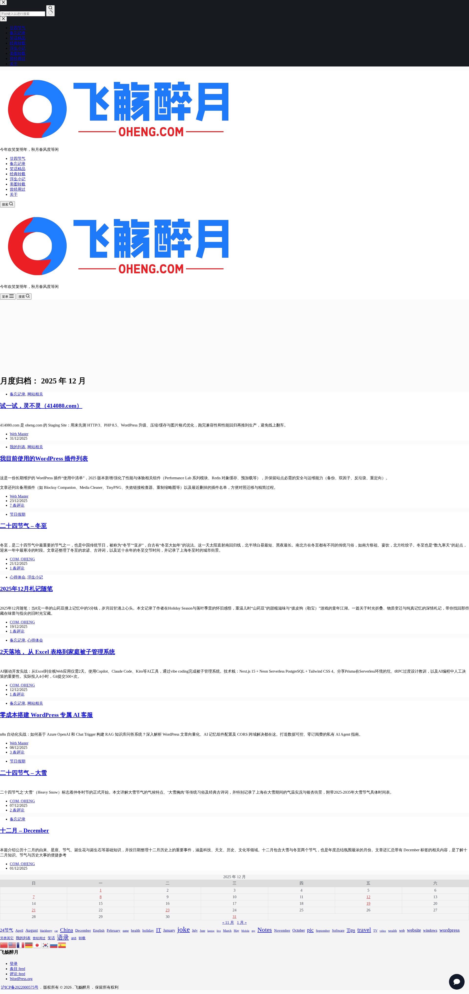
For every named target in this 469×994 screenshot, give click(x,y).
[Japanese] (37, 945)
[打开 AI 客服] (457, 982)
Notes (264, 929)
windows (430, 930)
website (414, 930)
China (66, 930)
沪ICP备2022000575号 (19, 987)
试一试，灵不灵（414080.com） (41, 406)
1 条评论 (17, 568)
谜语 (73, 938)
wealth (392, 930)
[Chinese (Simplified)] (4, 945)
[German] (29, 945)
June (202, 930)
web (402, 930)
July (195, 930)
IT (158, 930)
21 (34, 910)
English (99, 930)
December (83, 930)
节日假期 (17, 514)
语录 (63, 937)
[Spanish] (62, 945)
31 (234, 917)
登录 (14, 963)
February (113, 930)
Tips (351, 930)
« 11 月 (228, 922)
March (227, 930)
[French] (21, 945)
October (298, 930)
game (126, 930)
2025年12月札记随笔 (26, 589)
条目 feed (17, 969)
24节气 (6, 930)
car (56, 930)
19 (368, 903)
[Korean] (46, 945)
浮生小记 (17, 179)
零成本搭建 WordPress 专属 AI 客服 (46, 715)
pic (310, 930)
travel (364, 929)
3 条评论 (17, 752)
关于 (14, 194)
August (31, 930)
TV (375, 930)
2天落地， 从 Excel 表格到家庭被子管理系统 (57, 652)
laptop (210, 930)
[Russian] (54, 945)
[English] (12, 945)
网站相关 (35, 394)
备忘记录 (17, 164)
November (282, 930)
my (253, 930)
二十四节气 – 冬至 (23, 526)
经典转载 (17, 174)
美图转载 (17, 184)
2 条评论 (17, 810)
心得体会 (17, 577)
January (169, 930)
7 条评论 (17, 505)
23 (168, 910)
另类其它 (7, 938)
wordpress (449, 930)
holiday (148, 930)
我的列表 (17, 447)
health (135, 930)
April (19, 930)
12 (368, 897)
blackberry (46, 930)
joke (183, 929)
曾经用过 (17, 189)
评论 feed (17, 974)
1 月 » (242, 922)
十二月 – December (24, 830)
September (323, 930)
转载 (82, 938)
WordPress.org (21, 979)
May (236, 930)
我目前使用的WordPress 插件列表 (44, 458)
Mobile (245, 930)
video (383, 930)
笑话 (51, 938)
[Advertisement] (234, 336)
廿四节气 (17, 158)
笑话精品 (17, 169)
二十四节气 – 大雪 (23, 773)
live (219, 930)
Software (338, 930)
